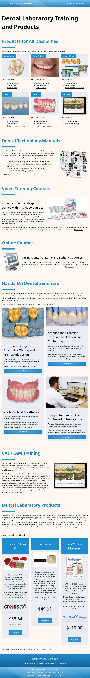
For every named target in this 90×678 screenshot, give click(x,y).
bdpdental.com (47, 649)
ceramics (54, 663)
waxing (46, 663)
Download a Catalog (34, 675)
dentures (63, 663)
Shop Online (80, 3)
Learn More (23, 371)
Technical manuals (13, 83)
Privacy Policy (57, 675)
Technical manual (42, 121)
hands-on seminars (35, 663)
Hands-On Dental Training (45, 658)
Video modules (12, 85)
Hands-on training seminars (74, 88)
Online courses (12, 88)
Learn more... (6, 175)
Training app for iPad (72, 121)
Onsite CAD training (72, 124)
